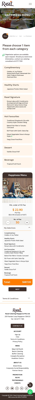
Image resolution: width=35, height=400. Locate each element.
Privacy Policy (17, 341)
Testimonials (17, 380)
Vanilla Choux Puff (13, 152)
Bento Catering (17, 351)
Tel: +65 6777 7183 (17, 319)
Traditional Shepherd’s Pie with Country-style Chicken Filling (18, 121)
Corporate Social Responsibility (17, 368)
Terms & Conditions (10, 298)
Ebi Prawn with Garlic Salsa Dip (17, 131)
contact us (17, 326)
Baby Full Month (14, 19)
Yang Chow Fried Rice (14, 139)
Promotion (17, 375)
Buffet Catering (17, 354)
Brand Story (17, 366)
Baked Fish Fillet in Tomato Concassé (16, 126)
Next (17, 289)
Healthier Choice (18, 358)
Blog (17, 377)
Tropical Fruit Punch (14, 164)
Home (4, 19)
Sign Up (17, 334)
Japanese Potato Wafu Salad (17, 89)
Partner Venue (18, 370)
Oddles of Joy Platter (14, 71)
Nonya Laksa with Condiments (17, 101)
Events (17, 383)
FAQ (17, 337)
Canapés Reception (17, 356)
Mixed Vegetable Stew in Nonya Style (18, 135)
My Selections (9, 228)
